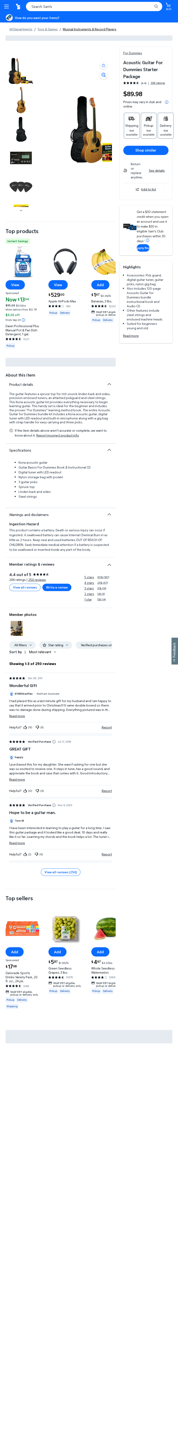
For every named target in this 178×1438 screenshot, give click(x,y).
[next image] (21, 210)
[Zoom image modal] (103, 75)
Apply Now (143, 248)
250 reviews (37, 579)
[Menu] (7, 6)
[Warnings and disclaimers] (109, 514)
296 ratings (158, 83)
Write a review (57, 587)
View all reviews (25, 587)
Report (107, 727)
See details (157, 170)
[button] (103, 65)
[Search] (156, 6)
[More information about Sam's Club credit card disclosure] (147, 240)
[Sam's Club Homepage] (18, 6)
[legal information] (166, 102)
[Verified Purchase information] (54, 742)
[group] (144, 83)
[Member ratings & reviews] (109, 563)
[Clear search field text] (150, 6)
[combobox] (94, 6)
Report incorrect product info (57, 435)
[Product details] (109, 384)
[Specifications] (109, 450)
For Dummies (132, 53)
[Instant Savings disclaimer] (23, 320)
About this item (20, 375)
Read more (131, 335)
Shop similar (145, 150)
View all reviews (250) (60, 872)
